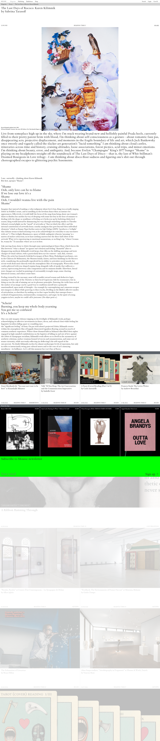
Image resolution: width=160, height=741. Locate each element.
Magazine (13, 1)
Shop (36, 1)
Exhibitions (29, 1)
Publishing (21, 1)
